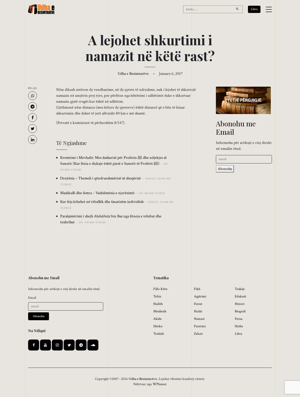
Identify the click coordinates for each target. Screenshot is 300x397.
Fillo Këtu (160, 289)
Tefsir (157, 296)
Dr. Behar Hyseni (152, 193)
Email (32, 297)
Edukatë (240, 296)
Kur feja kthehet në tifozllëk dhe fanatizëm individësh (102, 201)
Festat (198, 304)
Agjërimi (200, 296)
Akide (157, 319)
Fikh (197, 289)
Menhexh (159, 311)
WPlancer (160, 384)
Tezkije (240, 289)
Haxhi (198, 311)
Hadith (158, 304)
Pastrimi (200, 326)
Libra (238, 333)
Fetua (238, 319)
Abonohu (225, 168)
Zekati (198, 333)
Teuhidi (158, 333)
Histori (239, 304)
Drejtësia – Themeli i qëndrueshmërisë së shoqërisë (100, 178)
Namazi (199, 319)
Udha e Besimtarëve (133, 73)
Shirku (158, 326)
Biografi (240, 311)
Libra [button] (254, 9)
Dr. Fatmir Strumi (92, 222)
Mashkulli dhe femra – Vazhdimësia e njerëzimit (97, 192)
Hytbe (239, 326)
